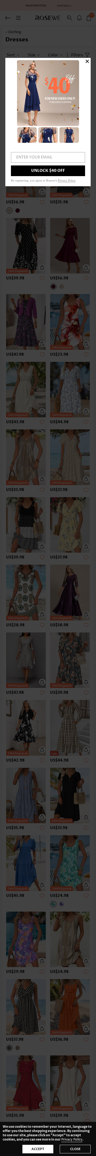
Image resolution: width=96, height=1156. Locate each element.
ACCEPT (37, 1149)
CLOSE (75, 1149)
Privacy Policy (71, 1139)
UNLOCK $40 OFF (48, 170)
